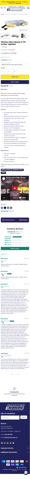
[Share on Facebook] (2, 208)
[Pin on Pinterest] (11, 208)
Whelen (4, 47)
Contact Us (18, 3)
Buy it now (15, 82)
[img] (4, 258)
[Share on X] (5, 208)
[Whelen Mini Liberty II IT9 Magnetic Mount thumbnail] (5, 35)
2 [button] (14, 374)
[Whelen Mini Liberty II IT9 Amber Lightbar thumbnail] (15, 35)
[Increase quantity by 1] (15, 71)
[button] (4, 211)
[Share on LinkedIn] (8, 208)
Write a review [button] (15, 248)
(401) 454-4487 (10, 2)
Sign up (23, 417)
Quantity (3, 68)
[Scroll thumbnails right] (27, 36)
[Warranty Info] (14, 391)
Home (2, 14)
